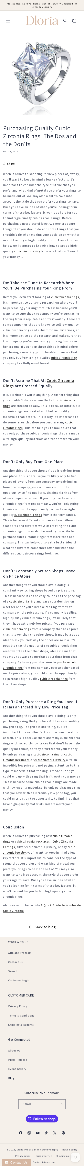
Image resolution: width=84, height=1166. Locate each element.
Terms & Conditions (21, 1015)
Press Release (17, 1060)
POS (26, 1149)
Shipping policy (64, 1156)
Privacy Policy (17, 1006)
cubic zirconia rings (65, 297)
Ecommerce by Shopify (46, 1149)
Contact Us (15, 962)
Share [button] (11, 163)
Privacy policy (22, 1156)
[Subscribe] (60, 1104)
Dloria (20, 1149)
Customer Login (18, 980)
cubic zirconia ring (27, 251)
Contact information (44, 1162)
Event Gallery (17, 1069)
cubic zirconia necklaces (32, 841)
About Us (14, 1050)
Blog (11, 1078)
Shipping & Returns (21, 1025)
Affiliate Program (19, 953)
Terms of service (43, 1156)
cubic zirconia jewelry (50, 760)
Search (13, 971)
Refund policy (69, 1149)
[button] (8, 20)
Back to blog (45, 927)
